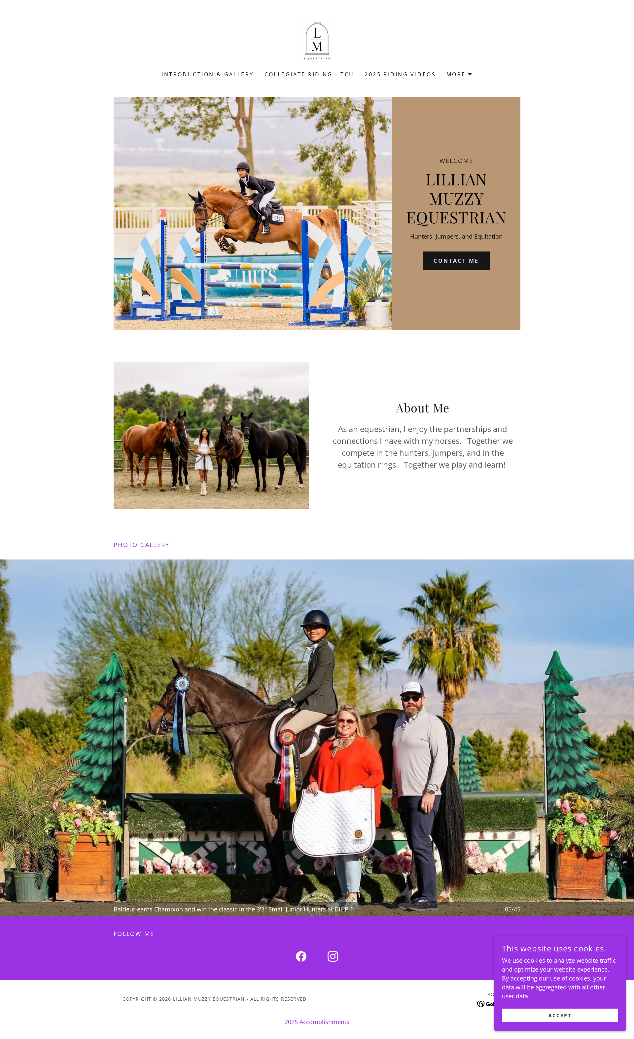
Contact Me (456, 260)
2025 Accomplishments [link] (317, 1022)
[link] (317, 40)
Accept (560, 1015)
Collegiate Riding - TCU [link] (309, 74)
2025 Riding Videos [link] (400, 74)
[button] (459, 74)
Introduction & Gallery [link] (207, 74)
